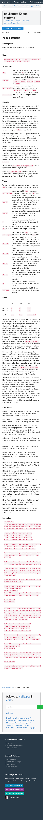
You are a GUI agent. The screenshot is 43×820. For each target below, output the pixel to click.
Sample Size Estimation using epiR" (18, 725)
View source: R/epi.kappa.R (14, 28)
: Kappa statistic (31, 6)
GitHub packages (11, 767)
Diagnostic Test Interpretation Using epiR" (20, 720)
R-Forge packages (11, 764)
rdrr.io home (9, 743)
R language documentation (14, 745)
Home (6, 6)
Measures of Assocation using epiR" (18, 723)
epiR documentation (7, 687)
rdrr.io (5, 2)
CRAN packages (10, 759)
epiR (9, 700)
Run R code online (11, 748)
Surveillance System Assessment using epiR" (21, 728)
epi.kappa (25, 696)
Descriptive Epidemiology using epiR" (18, 718)
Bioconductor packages (13, 762)
